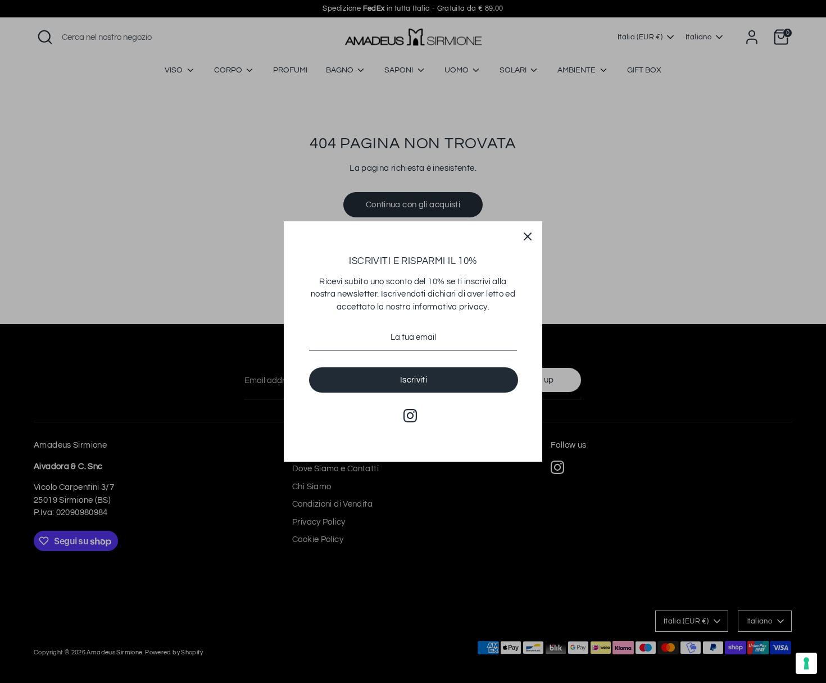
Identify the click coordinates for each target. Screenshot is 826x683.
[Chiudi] (527, 236)
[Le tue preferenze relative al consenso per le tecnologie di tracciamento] (806, 663)
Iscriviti (413, 380)
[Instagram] (410, 415)
